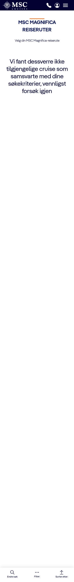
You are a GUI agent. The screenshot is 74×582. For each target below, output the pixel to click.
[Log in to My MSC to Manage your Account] (57, 5)
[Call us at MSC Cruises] (48, 5)
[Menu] (68, 5)
